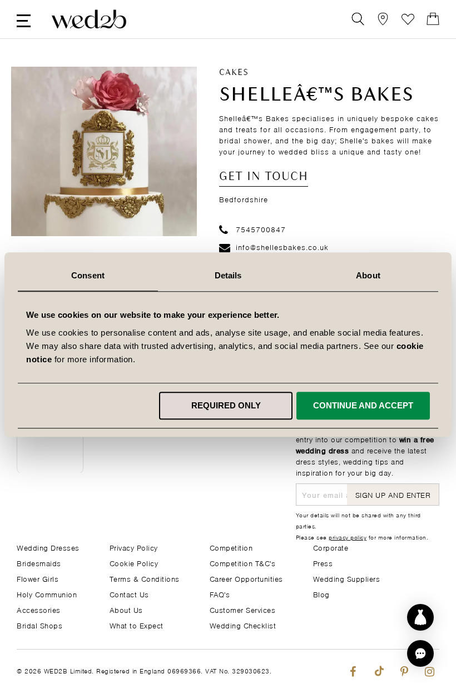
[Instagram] (429, 669)
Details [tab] (228, 275)
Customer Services (243, 609)
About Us (126, 609)
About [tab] (368, 275)
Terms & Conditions (145, 578)
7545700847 (261, 228)
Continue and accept (363, 405)
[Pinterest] (404, 669)
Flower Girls (37, 578)
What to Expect (136, 625)
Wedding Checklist (243, 625)
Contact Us (129, 593)
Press (323, 562)
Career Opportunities (246, 578)
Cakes (234, 72)
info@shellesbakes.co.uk (282, 246)
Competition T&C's (243, 562)
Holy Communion (47, 593)
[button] (420, 653)
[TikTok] (378, 669)
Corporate (331, 547)
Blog (321, 593)
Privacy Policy (134, 547)
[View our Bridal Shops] (382, 19)
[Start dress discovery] (420, 617)
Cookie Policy (134, 562)
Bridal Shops (39, 625)
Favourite (408, 19)
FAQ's (220, 593)
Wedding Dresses (48, 547)
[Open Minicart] (433, 19)
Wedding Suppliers (346, 578)
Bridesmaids (39, 562)
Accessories (39, 609)
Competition (231, 547)
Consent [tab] (88, 275)
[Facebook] (353, 669)
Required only (226, 405)
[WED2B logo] (89, 19)
